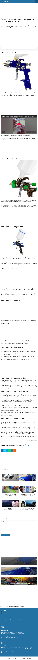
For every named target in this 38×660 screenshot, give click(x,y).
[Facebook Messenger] (4, 450)
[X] (7, 450)
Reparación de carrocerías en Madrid (14, 642)
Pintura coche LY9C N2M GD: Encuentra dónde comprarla (12, 617)
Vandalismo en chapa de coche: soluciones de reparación (11, 636)
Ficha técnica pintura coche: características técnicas (10, 637)
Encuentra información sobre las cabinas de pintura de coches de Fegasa (15, 613)
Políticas (2, 625)
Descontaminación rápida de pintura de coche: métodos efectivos (12, 632)
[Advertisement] (19, 10)
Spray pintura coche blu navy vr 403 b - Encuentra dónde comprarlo (14, 615)
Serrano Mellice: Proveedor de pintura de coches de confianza (13, 612)
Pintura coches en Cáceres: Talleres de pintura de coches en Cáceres (12, 633)
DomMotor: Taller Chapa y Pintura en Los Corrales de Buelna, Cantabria (18, 651)
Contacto (2, 627)
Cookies (2, 626)
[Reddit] (14, 450)
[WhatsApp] (9, 450)
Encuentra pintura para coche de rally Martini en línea (10, 634)
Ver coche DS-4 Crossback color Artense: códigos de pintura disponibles (15, 619)
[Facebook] (2, 450)
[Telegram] (12, 450)
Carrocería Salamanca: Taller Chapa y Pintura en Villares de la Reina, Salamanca (24, 647)
